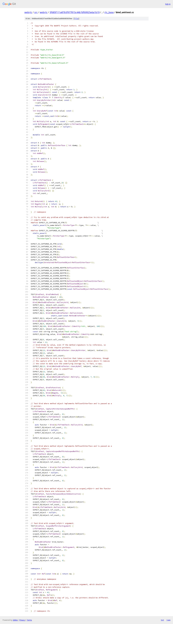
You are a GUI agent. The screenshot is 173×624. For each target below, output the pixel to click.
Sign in (167, 4)
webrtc (28, 12)
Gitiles (15, 620)
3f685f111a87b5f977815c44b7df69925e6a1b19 (75, 12)
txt (162, 620)
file (76, 18)
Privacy (22, 620)
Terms (29, 620)
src (36, 12)
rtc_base (109, 12)
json (168, 620)
